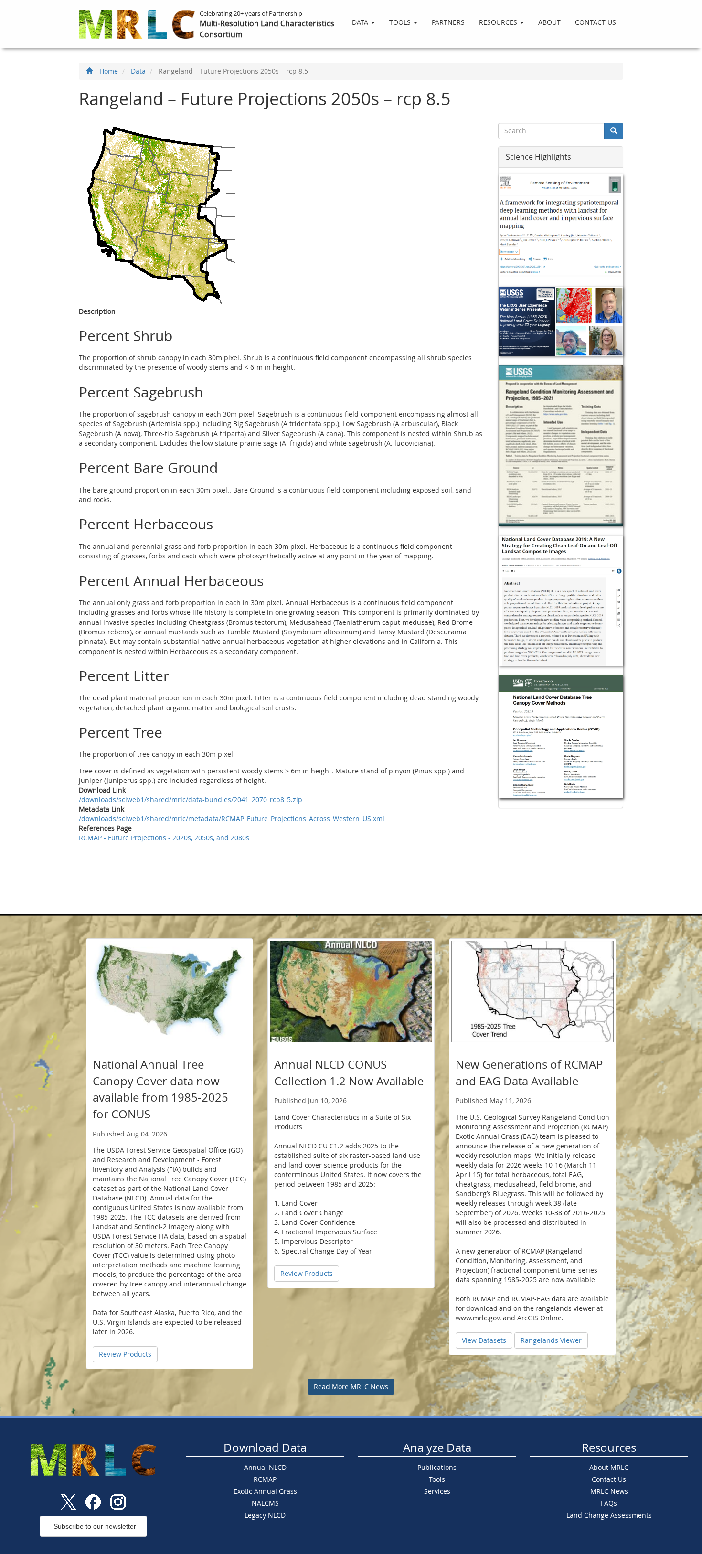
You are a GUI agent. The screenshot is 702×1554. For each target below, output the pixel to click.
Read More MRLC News (351, 1386)
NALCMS (265, 1503)
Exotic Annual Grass (265, 1491)
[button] (125, 1354)
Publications (437, 1467)
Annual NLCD (265, 1467)
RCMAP (265, 1479)
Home (108, 70)
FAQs (609, 1503)
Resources (499, 22)
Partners (448, 22)
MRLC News (609, 1491)
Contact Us (595, 22)
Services (437, 1491)
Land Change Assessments (609, 1515)
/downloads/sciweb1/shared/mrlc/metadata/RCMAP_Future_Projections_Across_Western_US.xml (231, 818)
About (549, 22)
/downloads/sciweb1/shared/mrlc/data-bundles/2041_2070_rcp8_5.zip (190, 799)
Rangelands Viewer (551, 1340)
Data (361, 22)
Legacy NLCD (265, 1515)
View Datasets (484, 1340)
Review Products (125, 1354)
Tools (401, 22)
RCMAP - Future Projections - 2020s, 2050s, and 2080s (164, 837)
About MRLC (608, 1467)
